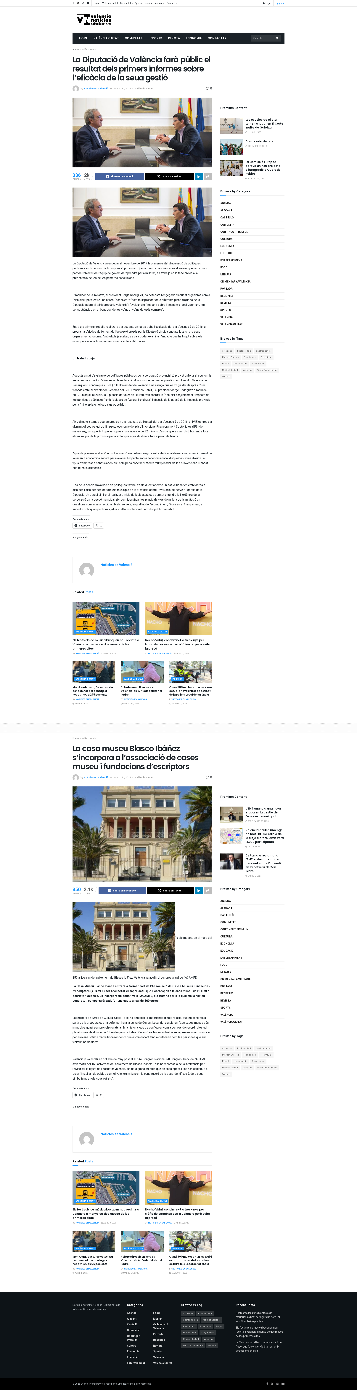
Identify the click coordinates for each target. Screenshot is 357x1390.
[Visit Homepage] (94, 19)
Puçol (225, 363)
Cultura (226, 239)
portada (177, 679)
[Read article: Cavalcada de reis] (231, 147)
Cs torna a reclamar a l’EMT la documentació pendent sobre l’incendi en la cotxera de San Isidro (263, 863)
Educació (227, 253)
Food (223, 267)
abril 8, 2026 (109, 653)
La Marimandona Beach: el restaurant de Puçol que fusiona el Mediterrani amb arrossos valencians (259, 1346)
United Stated (230, 370)
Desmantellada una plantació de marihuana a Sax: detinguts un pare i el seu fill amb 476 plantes (258, 1317)
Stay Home (258, 363)
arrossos (227, 351)
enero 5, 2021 (254, 876)
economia (159, 3)
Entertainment (231, 260)
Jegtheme (145, 1384)
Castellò (227, 218)
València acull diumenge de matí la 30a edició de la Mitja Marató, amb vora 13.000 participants (264, 836)
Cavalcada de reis (259, 141)
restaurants (240, 363)
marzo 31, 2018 (122, 88)
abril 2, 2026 (182, 653)
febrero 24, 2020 (256, 178)
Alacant (226, 210)
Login (268, 3)
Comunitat (125, 3)
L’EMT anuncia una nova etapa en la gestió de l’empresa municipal (263, 812)
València (226, 317)
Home (97, 3)
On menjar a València (235, 282)
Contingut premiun (234, 232)
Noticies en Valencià (96, 88)
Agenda (225, 203)
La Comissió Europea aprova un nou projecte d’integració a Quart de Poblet (263, 168)
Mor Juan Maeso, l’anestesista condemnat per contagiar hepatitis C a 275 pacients (93, 690)
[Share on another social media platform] (208, 176)
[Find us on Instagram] (83, 3)
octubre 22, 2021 (256, 846)
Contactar (172, 3)
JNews (84, 1384)
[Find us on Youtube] (88, 3)
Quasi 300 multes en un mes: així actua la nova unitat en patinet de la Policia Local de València (190, 690)
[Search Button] (277, 38)
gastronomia (263, 351)
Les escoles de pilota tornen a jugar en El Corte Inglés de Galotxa (264, 123)
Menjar (225, 275)
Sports (138, 3)
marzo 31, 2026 (131, 703)
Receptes (227, 296)
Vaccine (248, 370)
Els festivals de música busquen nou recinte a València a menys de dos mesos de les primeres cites (106, 644)
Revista (148, 3)
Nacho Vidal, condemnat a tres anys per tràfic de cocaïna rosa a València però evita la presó (177, 644)
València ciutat (110, 3)
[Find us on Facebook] (73, 3)
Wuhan (226, 376)
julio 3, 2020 (254, 132)
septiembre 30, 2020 (257, 821)
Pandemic (250, 357)
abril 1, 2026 (81, 703)
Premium (266, 357)
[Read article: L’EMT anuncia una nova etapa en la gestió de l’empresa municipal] (231, 815)
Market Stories (230, 357)
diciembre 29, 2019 (257, 146)
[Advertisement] (216, 18)
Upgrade (280, 3)
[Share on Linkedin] (199, 176)
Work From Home (267, 370)
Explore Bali (244, 351)
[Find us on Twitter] (78, 3)
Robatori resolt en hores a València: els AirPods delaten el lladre (141, 690)
